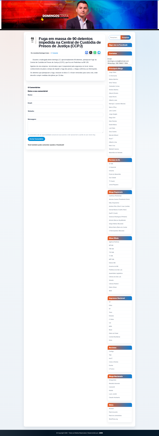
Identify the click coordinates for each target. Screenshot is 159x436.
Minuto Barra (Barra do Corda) (118, 227)
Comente (55, 53)
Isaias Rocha (112, 96)
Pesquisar (125, 37)
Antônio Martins (113, 89)
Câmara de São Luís (115, 276)
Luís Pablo (112, 128)
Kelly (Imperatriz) (114, 203)
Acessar (111, 408)
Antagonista (112, 380)
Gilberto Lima (113, 142)
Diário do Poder (113, 333)
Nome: (30, 95)
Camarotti (112, 387)
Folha (110, 305)
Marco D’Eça (112, 107)
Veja (110, 355)
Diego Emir (112, 117)
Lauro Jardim (113, 394)
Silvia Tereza (113, 82)
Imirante (111, 170)
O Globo (111, 319)
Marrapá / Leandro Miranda (117, 103)
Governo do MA (113, 266)
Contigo (111, 351)
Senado (111, 280)
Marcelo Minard (113, 135)
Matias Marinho (113, 79)
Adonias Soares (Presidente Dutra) (119, 199)
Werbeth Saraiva (114, 149)
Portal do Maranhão (115, 174)
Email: (30, 103)
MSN (110, 326)
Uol (110, 323)
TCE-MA (111, 252)
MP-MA (111, 245)
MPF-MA (111, 259)
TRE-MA (111, 249)
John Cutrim (112, 110)
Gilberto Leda (113, 100)
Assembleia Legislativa (116, 273)
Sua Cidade (112, 177)
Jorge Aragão (113, 114)
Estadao (111, 316)
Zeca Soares (112, 131)
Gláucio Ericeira (113, 93)
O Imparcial (112, 167)
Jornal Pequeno (113, 184)
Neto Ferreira (113, 121)
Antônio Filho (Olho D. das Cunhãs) (119, 206)
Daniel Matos (113, 124)
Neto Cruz (112, 145)
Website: (31, 111)
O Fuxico (111, 369)
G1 (110, 302)
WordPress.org (113, 419)
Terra (110, 312)
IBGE (110, 290)
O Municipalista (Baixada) (116, 230)
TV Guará (112, 181)
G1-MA (111, 163)
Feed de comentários (115, 415)
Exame (111, 365)
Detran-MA (112, 263)
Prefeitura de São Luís (115, 270)
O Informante (113, 76)
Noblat (111, 390)
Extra (110, 340)
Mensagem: (32, 119)
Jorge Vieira (112, 72)
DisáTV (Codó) (113, 213)
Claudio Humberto (114, 397)
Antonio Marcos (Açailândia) (117, 220)
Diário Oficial (112, 287)
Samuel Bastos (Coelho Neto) (118, 209)
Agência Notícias (114, 242)
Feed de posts (113, 412)
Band (110, 330)
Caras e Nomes (113, 362)
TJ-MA (111, 256)
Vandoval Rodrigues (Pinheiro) (118, 216)
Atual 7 (111, 138)
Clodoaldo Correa (114, 86)
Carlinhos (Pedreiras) (115, 196)
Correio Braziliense (114, 337)
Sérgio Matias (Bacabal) (116, 223)
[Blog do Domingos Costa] (79, 14)
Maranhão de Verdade (115, 152)
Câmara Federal (113, 283)
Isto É (110, 358)
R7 (110, 309)
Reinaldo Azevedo (114, 383)
